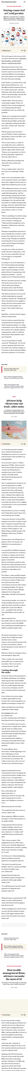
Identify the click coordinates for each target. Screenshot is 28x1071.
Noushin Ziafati (6, 443)
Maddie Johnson (7, 50)
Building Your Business (14, 6)
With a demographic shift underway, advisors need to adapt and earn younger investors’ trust (14, 386)
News (14, 396)
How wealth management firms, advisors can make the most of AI (13, 377)
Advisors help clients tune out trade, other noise (11, 369)
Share (22, 50)
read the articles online (14, 63)
